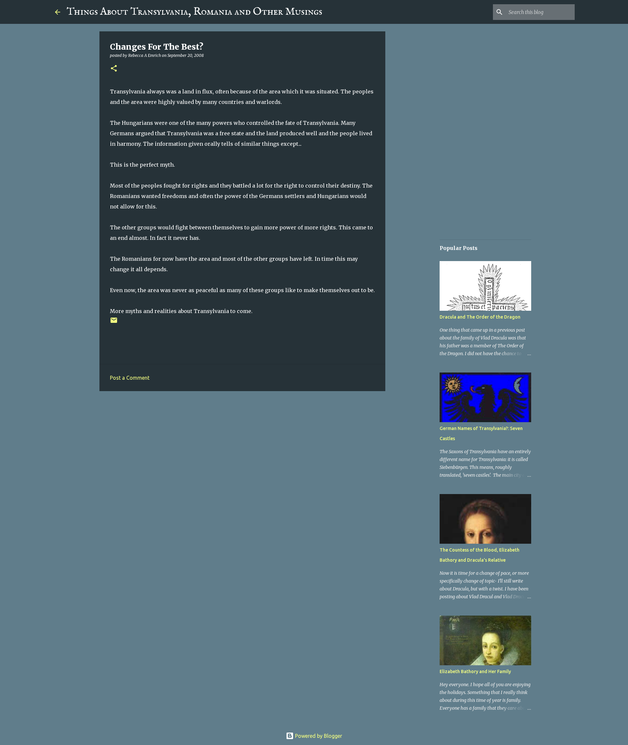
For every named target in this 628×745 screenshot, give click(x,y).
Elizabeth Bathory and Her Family (475, 671)
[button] (114, 68)
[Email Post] (114, 323)
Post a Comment (129, 378)
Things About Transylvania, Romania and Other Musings (194, 12)
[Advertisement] (242, 446)
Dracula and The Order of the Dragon (480, 317)
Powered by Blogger (318, 736)
